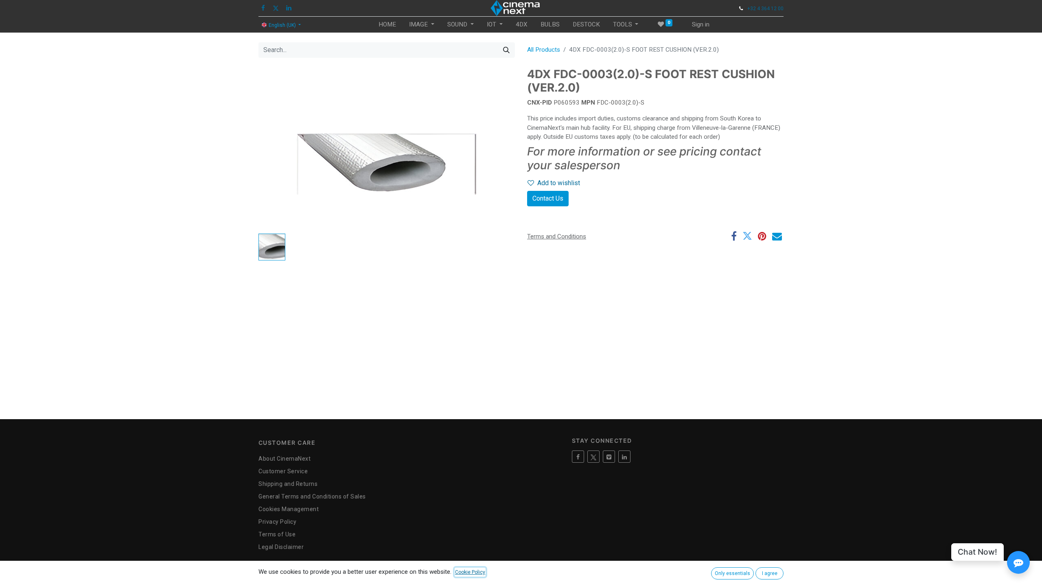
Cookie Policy (470, 572)
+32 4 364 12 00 (765, 8)
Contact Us (547, 198)
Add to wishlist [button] (558, 183)
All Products (543, 49)
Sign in (700, 24)
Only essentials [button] (732, 573)
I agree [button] (769, 573)
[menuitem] (387, 25)
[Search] (506, 50)
